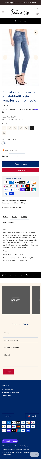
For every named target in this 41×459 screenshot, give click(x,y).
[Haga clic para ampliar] (36, 32)
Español (8, 416)
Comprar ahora (20, 170)
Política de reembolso (8, 449)
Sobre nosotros (7, 390)
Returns (14, 217)
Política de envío (6, 454)
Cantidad (5, 156)
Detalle (5, 217)
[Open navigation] (5, 11)
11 (31, 128)
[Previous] (5, 57)
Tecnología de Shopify (21, 446)
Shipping (24, 217)
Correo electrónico (11, 340)
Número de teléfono (11, 348)
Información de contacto (23, 452)
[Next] (36, 57)
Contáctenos (6, 395)
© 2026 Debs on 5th (8, 446)
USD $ (33, 416)
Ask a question (8, 222)
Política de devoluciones (10, 393)
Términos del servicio (8, 452)
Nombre (7, 333)
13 (4, 133)
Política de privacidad (22, 449)
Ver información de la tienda (12, 207)
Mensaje (7, 355)
